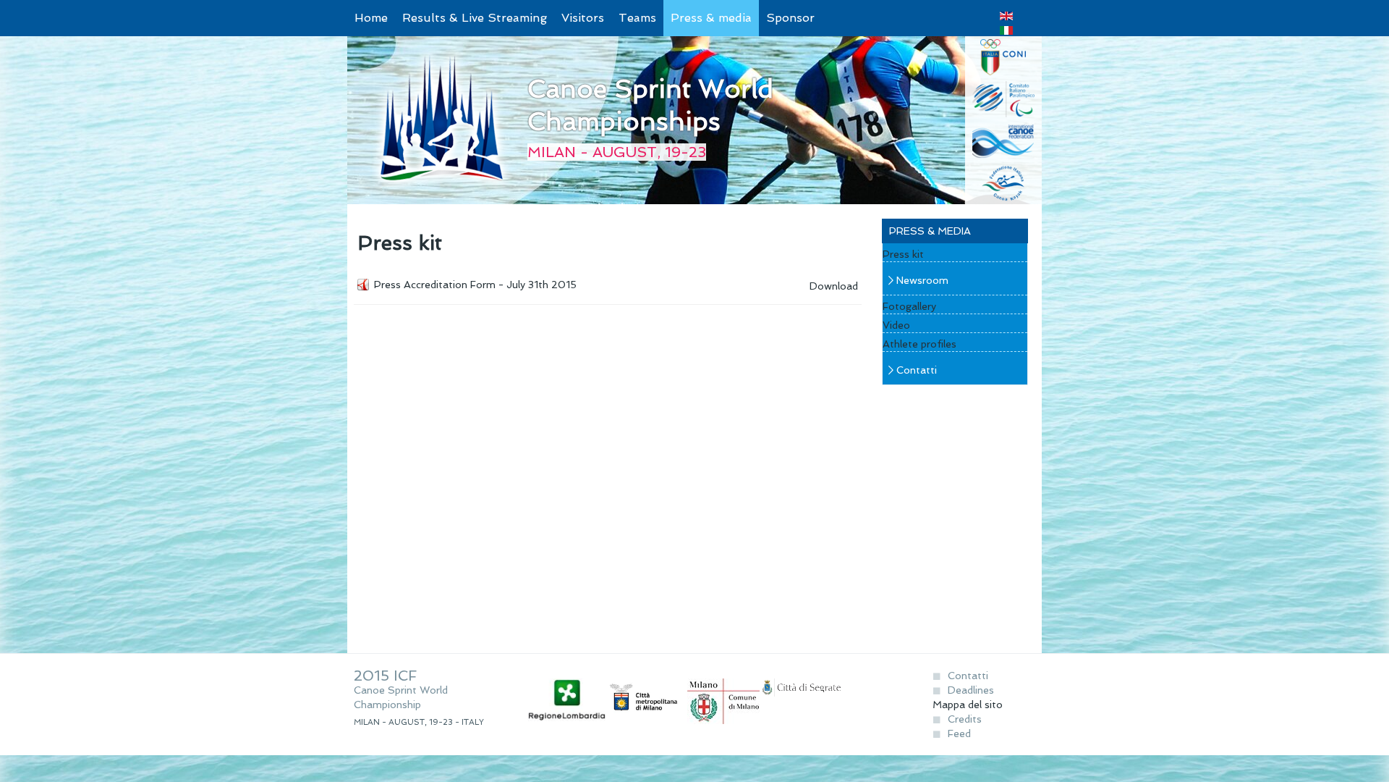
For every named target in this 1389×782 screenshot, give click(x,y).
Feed (959, 733)
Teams (637, 18)
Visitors (582, 18)
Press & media (711, 18)
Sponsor (790, 18)
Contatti (916, 370)
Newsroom (922, 280)
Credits (965, 719)
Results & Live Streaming (474, 18)
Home (371, 18)
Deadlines (971, 690)
